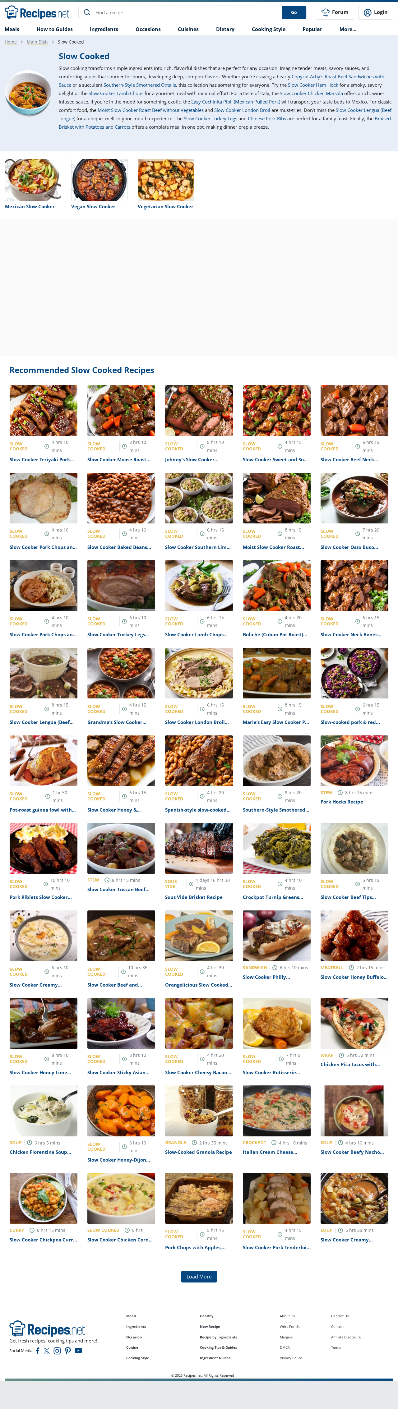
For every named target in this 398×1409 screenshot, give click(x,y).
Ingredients (104, 29)
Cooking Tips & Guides (218, 1347)
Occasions (148, 29)
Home (11, 42)
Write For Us (289, 1326)
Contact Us (340, 1316)
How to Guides (55, 29)
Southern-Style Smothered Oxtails (140, 85)
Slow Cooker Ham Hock (313, 85)
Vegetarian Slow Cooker (165, 206)
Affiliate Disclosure (346, 1337)
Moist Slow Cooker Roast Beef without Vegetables (151, 110)
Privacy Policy (291, 1358)
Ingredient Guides (215, 1358)
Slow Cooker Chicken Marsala (311, 93)
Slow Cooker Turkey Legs (210, 118)
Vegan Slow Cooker (93, 206)
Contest (337, 1326)
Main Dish (37, 42)
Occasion (134, 1337)
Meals (131, 1316)
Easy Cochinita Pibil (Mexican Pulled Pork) (235, 102)
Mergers (286, 1337)
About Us (287, 1316)
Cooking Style (137, 1358)
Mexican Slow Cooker (30, 206)
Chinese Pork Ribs (267, 118)
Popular (312, 29)
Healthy (206, 1316)
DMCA (285, 1347)
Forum (340, 12)
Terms (336, 1347)
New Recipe (210, 1326)
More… (348, 29)
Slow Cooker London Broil (242, 110)
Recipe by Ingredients (218, 1337)
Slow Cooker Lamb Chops (116, 93)
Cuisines (188, 29)
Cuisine (132, 1347)
